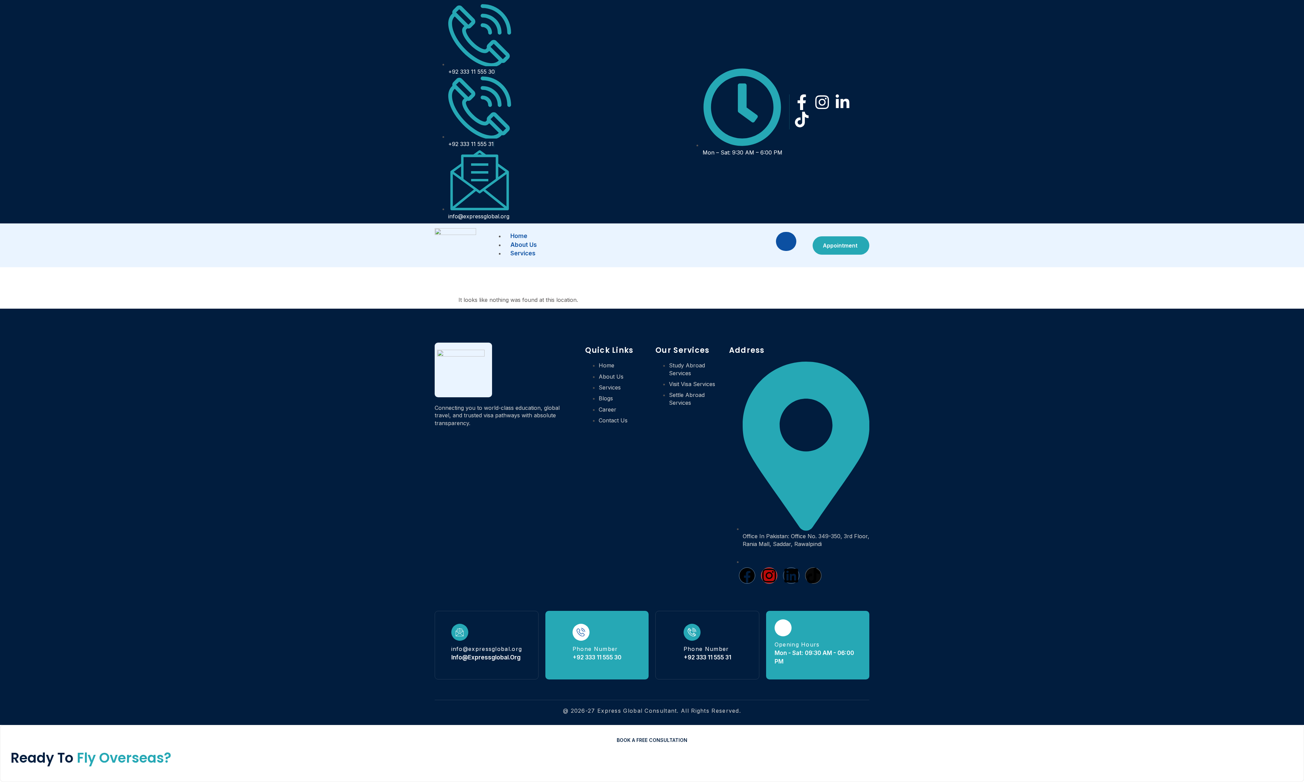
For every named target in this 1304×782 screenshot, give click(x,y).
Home (518, 236)
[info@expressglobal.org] (459, 632)
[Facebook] (747, 575)
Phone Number (595, 648)
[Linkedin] (791, 575)
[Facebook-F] (802, 102)
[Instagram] (822, 102)
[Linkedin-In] (842, 102)
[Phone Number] (581, 632)
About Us (523, 244)
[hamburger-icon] (786, 241)
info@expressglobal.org (486, 648)
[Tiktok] (802, 119)
